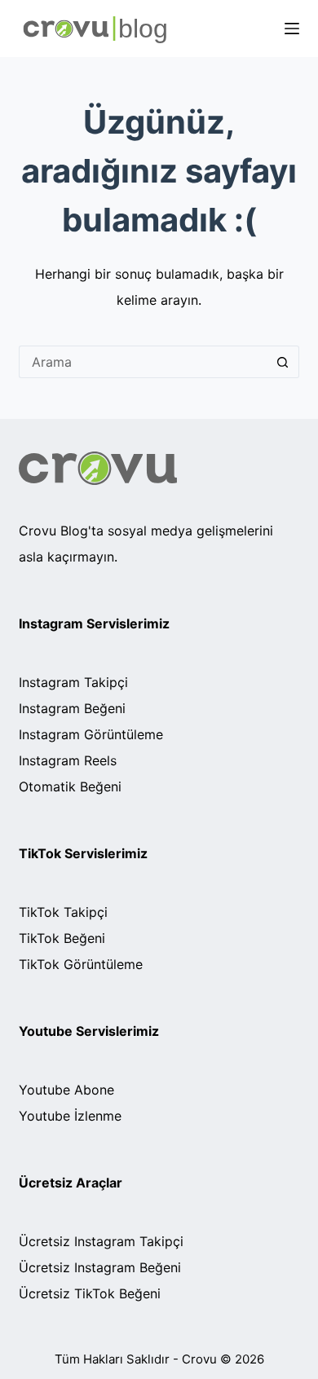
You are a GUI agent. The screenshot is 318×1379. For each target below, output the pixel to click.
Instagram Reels (68, 760)
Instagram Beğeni (72, 708)
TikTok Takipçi (63, 912)
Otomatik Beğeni (70, 786)
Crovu (199, 1359)
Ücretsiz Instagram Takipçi (101, 1241)
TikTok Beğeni (62, 938)
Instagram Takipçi (73, 682)
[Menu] (292, 28)
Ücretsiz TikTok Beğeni (90, 1293)
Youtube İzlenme (70, 1116)
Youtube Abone (66, 1090)
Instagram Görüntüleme (91, 734)
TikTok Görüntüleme (81, 964)
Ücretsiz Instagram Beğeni (100, 1267)
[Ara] (283, 362)
